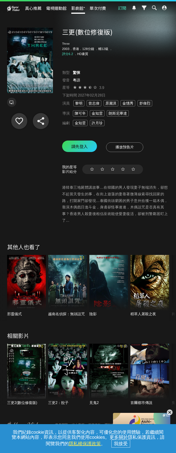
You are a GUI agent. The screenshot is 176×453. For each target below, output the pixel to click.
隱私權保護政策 (85, 443)
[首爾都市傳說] (149, 375)
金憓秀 (127, 103)
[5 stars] (133, 169)
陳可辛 (80, 113)
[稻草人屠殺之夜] (149, 286)
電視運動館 (56, 8)
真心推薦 (33, 8)
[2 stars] (102, 169)
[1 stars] (92, 169)
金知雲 (97, 113)
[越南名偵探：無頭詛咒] (67, 286)
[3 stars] (112, 169)
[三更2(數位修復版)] (26, 375)
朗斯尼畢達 (118, 113)
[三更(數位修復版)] (19, 121)
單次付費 (98, 8)
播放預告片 (125, 147)
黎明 (78, 103)
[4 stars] (123, 169)
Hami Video (13, 8)
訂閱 (122, 8)
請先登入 (79, 146)
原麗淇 (110, 103)
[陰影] (108, 286)
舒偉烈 (144, 103)
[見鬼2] (108, 375)
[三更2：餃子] (67, 375)
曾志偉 (93, 103)
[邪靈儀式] (26, 286)
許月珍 (97, 123)
